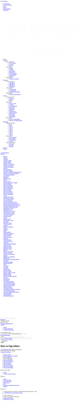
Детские (11, 141)
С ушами (11, 104)
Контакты (5, 10)
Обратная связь (7, 380)
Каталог (3, 154)
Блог (4, 6)
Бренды (5, 147)
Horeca (5, 7)
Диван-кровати (13, 73)
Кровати (5, 80)
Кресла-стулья (12, 103)
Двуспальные (12, 89)
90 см (10, 101)
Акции (5, 149)
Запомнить (4, 341)
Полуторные (12, 138)
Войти (2, 335)
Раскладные (12, 115)
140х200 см (12, 82)
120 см (11, 127)
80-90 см (11, 99)
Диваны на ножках (14, 78)
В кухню (11, 64)
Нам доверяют (7, 8)
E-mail (2, 336)
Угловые (11, 69)
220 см (11, 134)
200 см (11, 132)
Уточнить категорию (6, 352)
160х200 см (12, 84)
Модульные (12, 71)
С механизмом (12, 90)
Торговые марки (7, 381)
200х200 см (12, 86)
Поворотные (12, 111)
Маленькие (12, 108)
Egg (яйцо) (12, 107)
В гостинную (12, 63)
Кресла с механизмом (14, 119)
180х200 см (12, 85)
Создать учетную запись (7, 339)
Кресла (5, 95)
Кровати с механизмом (15, 94)
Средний (11, 145)
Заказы (5, 327)
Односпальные (13, 137)
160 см (11, 129)
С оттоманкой (12, 74)
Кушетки (11, 76)
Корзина (3, 323)
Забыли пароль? (8, 338)
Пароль (2, 338)
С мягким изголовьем (14, 91)
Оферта (5, 386)
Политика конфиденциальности (11, 385)
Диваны (5, 60)
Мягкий (11, 146)
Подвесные (12, 114)
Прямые (11, 68)
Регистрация (7, 335)
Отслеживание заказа (6, 333)
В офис (11, 65)
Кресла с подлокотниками (15, 120)
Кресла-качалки (13, 112)
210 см (11, 133)
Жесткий (11, 143)
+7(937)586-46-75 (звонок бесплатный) (13, 392)
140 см (11, 128)
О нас (4, 378)
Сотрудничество (7, 5)
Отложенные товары (8, 329)
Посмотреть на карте (8, 399)
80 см (10, 124)
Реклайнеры (12, 72)
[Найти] (14, 318)
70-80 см (11, 98)
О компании (6, 3)
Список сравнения (8, 328)
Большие (11, 110)
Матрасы (5, 121)
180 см (11, 130)
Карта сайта (6, 382)
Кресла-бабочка (13, 106)
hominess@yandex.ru (8, 398)
